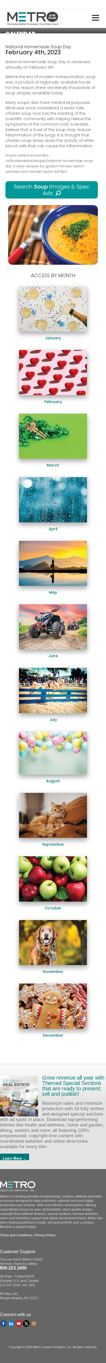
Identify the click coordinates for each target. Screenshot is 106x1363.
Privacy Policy (45, 1235)
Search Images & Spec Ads (52, 190)
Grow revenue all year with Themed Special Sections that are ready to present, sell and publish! (73, 1086)
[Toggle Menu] (94, 18)
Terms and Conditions (16, 1235)
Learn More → (14, 1158)
